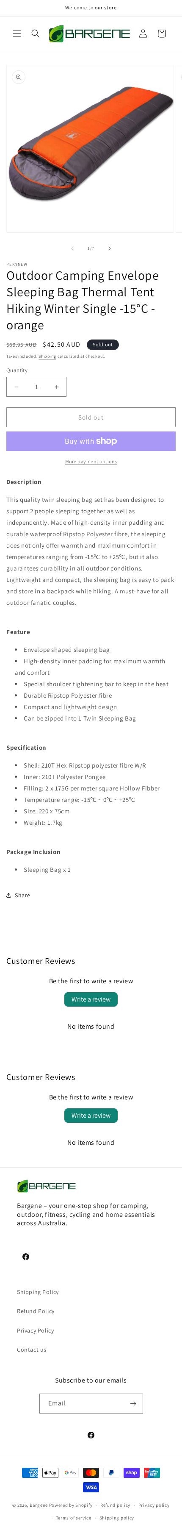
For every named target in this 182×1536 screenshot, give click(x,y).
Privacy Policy (35, 1330)
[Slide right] (109, 248)
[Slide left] (72, 248)
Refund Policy (36, 1311)
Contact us (32, 1349)
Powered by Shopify (71, 1505)
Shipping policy (117, 1518)
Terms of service (73, 1518)
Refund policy (115, 1505)
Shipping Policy (38, 1292)
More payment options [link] (91, 461)
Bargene (39, 1505)
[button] (17, 33)
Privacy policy (154, 1505)
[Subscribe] (133, 1404)
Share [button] (22, 895)
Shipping (47, 356)
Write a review (91, 999)
